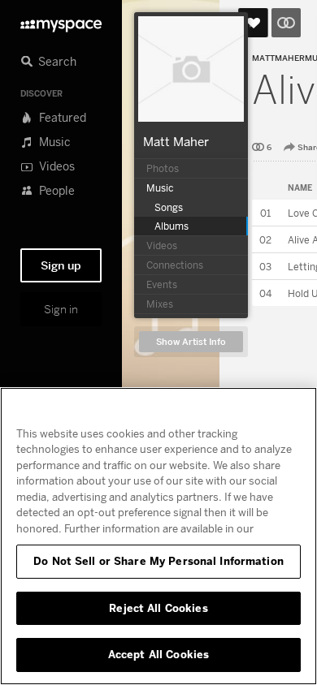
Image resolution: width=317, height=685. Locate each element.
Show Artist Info (191, 342)
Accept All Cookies (158, 654)
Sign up (61, 265)
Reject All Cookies (158, 608)
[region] (158, 536)
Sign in (61, 309)
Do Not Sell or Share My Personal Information (158, 561)
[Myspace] (61, 21)
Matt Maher (176, 141)
